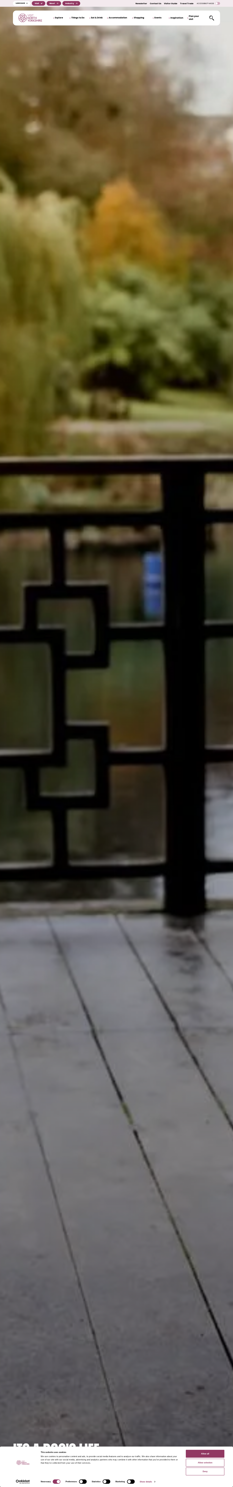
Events (158, 18)
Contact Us (155, 4)
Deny (205, 1471)
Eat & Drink (97, 18)
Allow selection (205, 1462)
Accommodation (118, 18)
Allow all (205, 1454)
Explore (59, 18)
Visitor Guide (170, 4)
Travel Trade (186, 4)
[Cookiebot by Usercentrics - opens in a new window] (23, 1482)
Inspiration (176, 18)
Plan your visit (194, 18)
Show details (146, 1482)
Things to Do (77, 18)
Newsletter (141, 4)
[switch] (83, 1481)
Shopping (139, 18)
